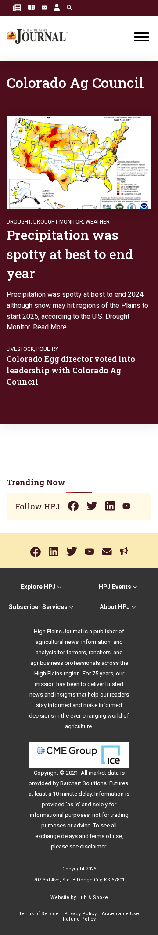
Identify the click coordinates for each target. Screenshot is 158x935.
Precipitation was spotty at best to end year (70, 254)
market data (104, 772)
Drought (19, 222)
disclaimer (93, 846)
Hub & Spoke (92, 897)
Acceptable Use (120, 914)
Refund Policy (79, 919)
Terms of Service (39, 914)
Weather (98, 222)
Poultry (47, 349)
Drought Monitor (58, 222)
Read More (50, 327)
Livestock (20, 349)
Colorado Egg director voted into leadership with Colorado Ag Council (71, 370)
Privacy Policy (80, 914)
